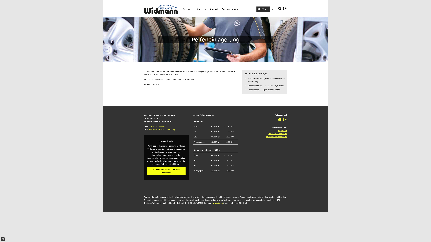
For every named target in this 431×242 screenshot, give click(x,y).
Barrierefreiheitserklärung (276, 136)
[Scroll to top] (427, 238)
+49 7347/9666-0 (158, 126)
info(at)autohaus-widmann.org (162, 129)
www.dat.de (218, 203)
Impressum (282, 130)
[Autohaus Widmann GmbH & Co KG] (161, 9)
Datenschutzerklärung (277, 133)
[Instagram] (285, 8)
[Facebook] (280, 8)
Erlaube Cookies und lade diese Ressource (166, 171)
